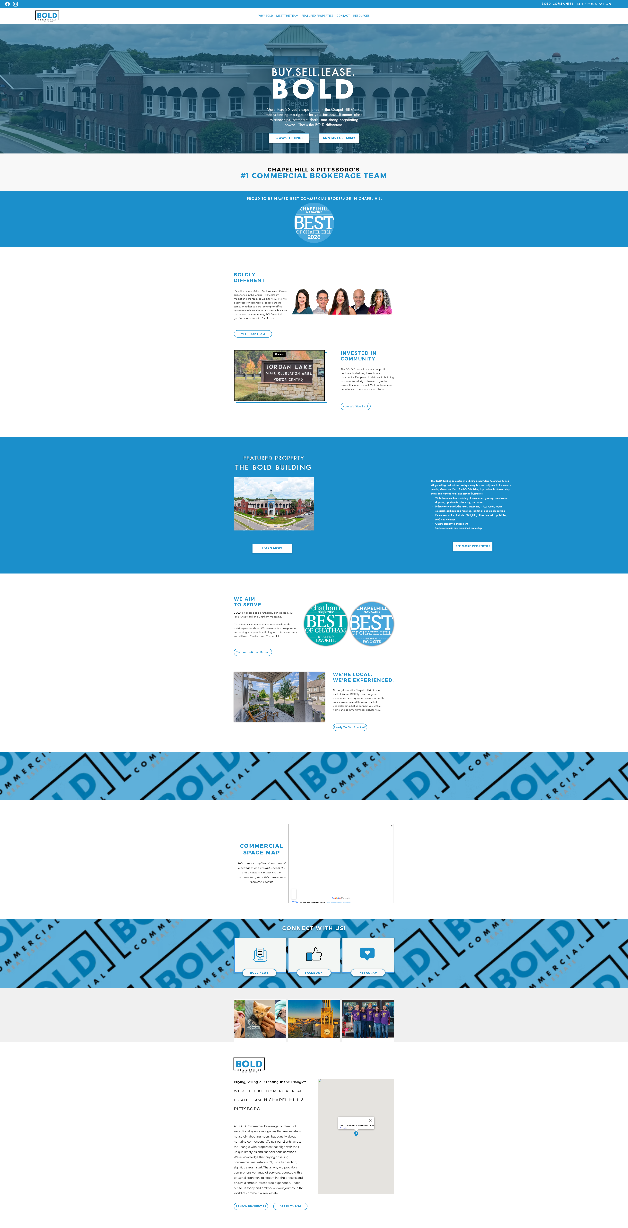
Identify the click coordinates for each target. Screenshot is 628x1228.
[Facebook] (7, 4)
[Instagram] (15, 4)
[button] (317, 15)
